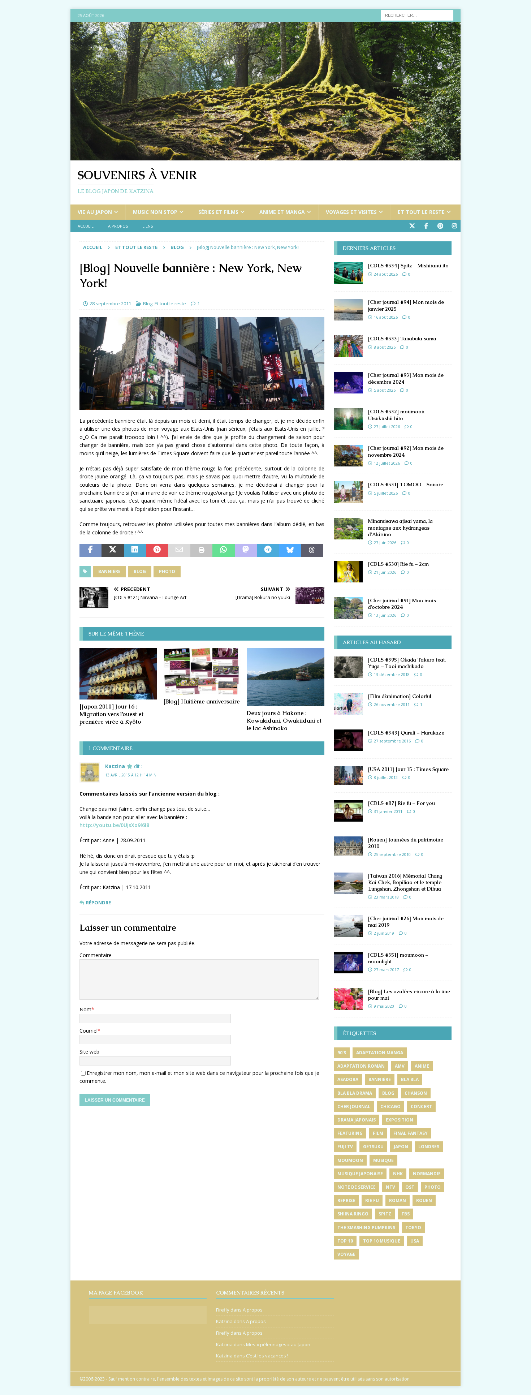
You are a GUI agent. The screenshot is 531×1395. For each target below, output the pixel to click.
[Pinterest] (440, 226)
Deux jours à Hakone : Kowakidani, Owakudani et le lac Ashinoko (284, 720)
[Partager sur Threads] (312, 550)
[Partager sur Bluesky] (290, 550)
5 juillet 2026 (386, 493)
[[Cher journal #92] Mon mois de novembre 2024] (348, 455)
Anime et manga (282, 211)
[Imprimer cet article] (201, 550)
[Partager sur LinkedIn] (135, 550)
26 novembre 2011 (392, 704)
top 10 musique (381, 1241)
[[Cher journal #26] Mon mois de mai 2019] (348, 926)
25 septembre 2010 (392, 854)
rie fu (372, 1200)
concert (421, 1106)
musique (383, 1160)
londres (428, 1147)
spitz (385, 1214)
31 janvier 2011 (388, 811)
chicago (390, 1106)
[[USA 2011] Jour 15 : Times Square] (348, 775)
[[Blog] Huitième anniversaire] (202, 671)
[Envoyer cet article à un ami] (179, 550)
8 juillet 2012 (386, 777)
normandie (427, 1174)
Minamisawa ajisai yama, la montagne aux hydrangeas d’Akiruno (400, 527)
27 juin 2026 (385, 542)
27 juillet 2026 (387, 426)
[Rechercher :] (417, 14)
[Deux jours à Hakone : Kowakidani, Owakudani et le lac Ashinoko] (285, 677)
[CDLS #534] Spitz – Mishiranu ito (408, 265)
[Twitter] (412, 226)
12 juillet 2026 (387, 463)
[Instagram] (454, 226)
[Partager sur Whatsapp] (223, 550)
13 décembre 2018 (392, 674)
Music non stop (155, 211)
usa (414, 1241)
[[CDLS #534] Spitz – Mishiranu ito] (348, 273)
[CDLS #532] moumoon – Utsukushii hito (398, 414)
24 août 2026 (386, 274)
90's (341, 1053)
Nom (85, 1009)
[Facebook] (426, 226)
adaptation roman (361, 1066)
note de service (356, 1187)
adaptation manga (379, 1053)
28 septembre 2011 (110, 303)
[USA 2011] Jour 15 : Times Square (408, 769)
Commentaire (95, 955)
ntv (390, 1187)
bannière (109, 571)
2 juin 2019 (384, 933)
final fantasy (410, 1133)
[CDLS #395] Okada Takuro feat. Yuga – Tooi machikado (407, 662)
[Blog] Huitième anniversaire (201, 701)
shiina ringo (352, 1214)
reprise (346, 1200)
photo (167, 571)
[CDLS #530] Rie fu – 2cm (398, 564)
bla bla (410, 1079)
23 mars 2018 (386, 897)
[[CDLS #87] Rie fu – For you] (348, 811)
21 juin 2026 (385, 572)
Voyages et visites (351, 211)
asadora (347, 1079)
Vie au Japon (95, 211)
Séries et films (218, 211)
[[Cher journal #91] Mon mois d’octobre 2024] (348, 608)
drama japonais (356, 1120)
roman (397, 1200)
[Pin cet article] (157, 550)
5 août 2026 (385, 390)
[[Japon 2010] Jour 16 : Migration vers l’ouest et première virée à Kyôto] (118, 673)
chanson (416, 1093)
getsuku (373, 1147)
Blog (147, 303)
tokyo (413, 1227)
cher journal (353, 1106)
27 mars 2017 (386, 969)
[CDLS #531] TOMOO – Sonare (405, 484)
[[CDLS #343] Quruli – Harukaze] (348, 740)
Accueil (86, 226)
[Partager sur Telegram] (268, 550)
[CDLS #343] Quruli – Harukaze (406, 732)
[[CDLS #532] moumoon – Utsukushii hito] (348, 419)
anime (422, 1066)
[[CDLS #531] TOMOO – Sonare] (348, 492)
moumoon (350, 1160)
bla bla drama (354, 1093)
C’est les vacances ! (267, 1355)
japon (401, 1147)
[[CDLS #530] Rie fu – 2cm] (348, 571)
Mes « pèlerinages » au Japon (278, 1344)
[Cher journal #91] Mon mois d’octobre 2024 (402, 603)
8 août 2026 (385, 347)
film (378, 1133)
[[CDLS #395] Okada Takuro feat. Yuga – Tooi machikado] (348, 667)
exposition (399, 1120)
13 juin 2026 (385, 615)
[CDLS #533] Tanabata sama (402, 338)
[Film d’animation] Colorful (399, 696)
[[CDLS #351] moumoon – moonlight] (348, 962)
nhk (398, 1174)
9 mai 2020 (384, 1006)
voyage (346, 1254)
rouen (424, 1200)
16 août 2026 (386, 317)
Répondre (98, 902)
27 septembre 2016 (392, 741)
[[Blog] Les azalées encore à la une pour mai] (348, 999)
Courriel (88, 1030)
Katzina (115, 766)
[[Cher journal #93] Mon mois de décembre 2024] (348, 382)
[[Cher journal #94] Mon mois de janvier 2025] (348, 309)
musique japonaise (360, 1174)
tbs (405, 1214)
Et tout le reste (421, 211)
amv (400, 1066)
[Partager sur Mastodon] (246, 550)
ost (409, 1187)
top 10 (345, 1241)
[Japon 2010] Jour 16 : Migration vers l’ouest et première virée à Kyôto (111, 714)
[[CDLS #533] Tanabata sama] (348, 346)
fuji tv (345, 1147)
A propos (118, 226)
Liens (147, 226)
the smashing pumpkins (366, 1227)
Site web (89, 1051)
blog (140, 571)
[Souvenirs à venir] (265, 156)
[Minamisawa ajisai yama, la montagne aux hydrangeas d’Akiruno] (348, 528)
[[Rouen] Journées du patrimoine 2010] (348, 846)
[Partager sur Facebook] (90, 550)
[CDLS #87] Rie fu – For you (401, 803)
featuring (350, 1133)
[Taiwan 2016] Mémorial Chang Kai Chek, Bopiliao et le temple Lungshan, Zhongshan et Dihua (405, 882)
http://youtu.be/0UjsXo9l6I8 (114, 825)
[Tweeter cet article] (113, 550)
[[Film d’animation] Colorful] (348, 704)
